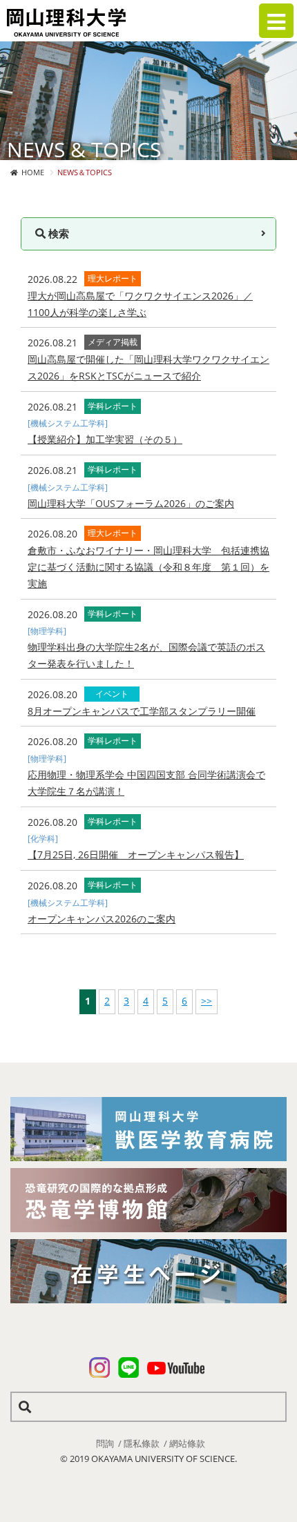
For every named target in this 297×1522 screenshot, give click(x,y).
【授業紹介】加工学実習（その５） (105, 439)
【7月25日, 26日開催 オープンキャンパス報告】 (136, 854)
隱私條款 (142, 1443)
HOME (32, 172)
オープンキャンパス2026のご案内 (101, 918)
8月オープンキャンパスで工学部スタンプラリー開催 (142, 711)
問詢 (105, 1443)
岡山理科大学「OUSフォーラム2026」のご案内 (131, 503)
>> (206, 1000)
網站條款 (187, 1443)
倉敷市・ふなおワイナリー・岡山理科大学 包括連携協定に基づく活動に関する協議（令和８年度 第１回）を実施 (148, 567)
